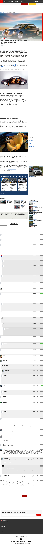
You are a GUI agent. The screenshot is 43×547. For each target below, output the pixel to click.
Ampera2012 (5, 402)
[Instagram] (5, 522)
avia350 (5, 317)
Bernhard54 (5, 360)
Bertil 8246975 (7, 260)
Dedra (6, 66)
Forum (24, 1)
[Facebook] (3, 522)
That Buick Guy (5, 288)
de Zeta (14, 65)
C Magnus (5, 343)
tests (29, 145)
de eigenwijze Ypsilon (14, 64)
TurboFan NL (6, 375)
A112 (4, 449)
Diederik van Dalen (6, 475)
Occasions (16, 1)
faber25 (4, 349)
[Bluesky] (7, 522)
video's (30, 143)
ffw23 (4, 480)
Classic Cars (5, 225)
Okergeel (7, 328)
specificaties (31, 140)
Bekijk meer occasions (22, 192)
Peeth (4, 244)
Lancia (2, 225)
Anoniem (4, 293)
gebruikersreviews (31, 146)
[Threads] (9, 522)
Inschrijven (39, 514)
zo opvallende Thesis (12, 169)
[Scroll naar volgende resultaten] (3, 193)
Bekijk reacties (14, 223)
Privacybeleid (17, 541)
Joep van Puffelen (6, 239)
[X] (6, 522)
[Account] (40, 1)
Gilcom (5, 303)
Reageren (39, 231)
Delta (2, 66)
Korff (5, 275)
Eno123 (4, 444)
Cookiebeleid (13, 541)
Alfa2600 (4, 396)
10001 (4, 355)
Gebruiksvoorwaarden (29, 541)
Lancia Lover (5, 385)
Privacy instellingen (22, 541)
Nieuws (5, 1)
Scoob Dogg (6, 365)
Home (1, 12)
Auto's (12, 1)
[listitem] (5, 184)
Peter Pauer (5, 311)
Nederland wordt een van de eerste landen (9, 50)
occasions (30, 142)
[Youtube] (11, 522)
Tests (9, 1)
